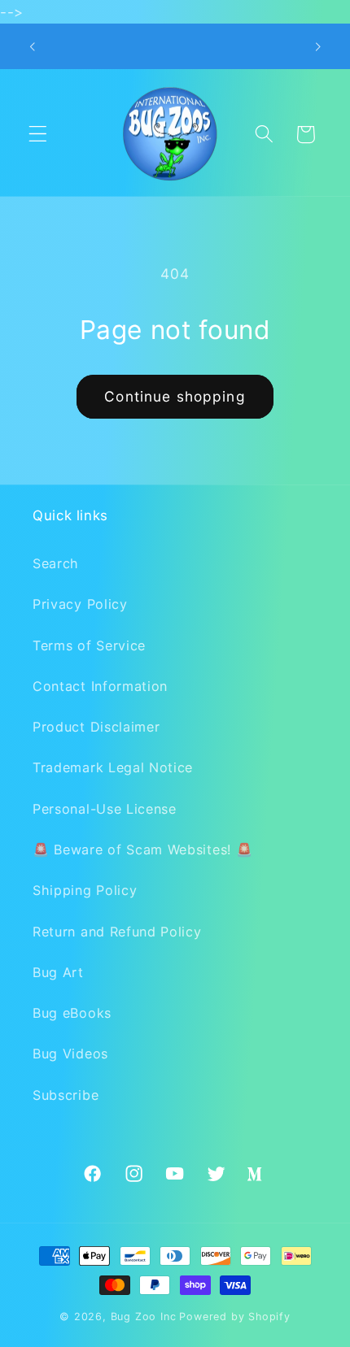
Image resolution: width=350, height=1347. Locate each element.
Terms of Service (89, 645)
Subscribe (65, 1095)
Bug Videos (70, 1053)
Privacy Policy (80, 604)
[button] (38, 134)
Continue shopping (175, 396)
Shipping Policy (85, 890)
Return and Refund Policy (117, 931)
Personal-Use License (105, 809)
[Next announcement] (318, 46)
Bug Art (58, 972)
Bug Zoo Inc (144, 1316)
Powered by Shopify (235, 1316)
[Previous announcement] (32, 46)
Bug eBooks (72, 1013)
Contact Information (100, 686)
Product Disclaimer (96, 727)
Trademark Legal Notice (113, 767)
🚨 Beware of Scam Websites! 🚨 (142, 849)
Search (56, 563)
